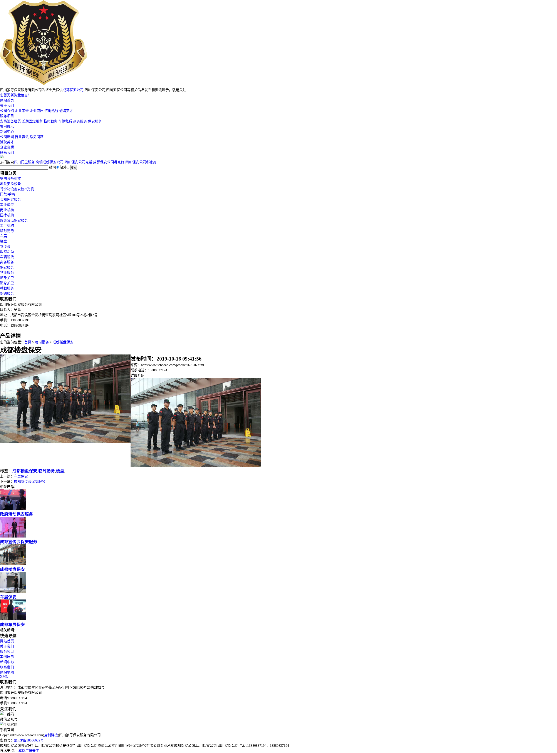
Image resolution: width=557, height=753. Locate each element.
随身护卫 (7, 278)
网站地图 (7, 672)
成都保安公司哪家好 (108, 162)
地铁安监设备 (10, 184)
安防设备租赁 (10, 121)
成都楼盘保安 (63, 342)
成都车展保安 (12, 624)
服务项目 (7, 116)
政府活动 (7, 252)
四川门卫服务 (24, 162)
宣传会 (5, 246)
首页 (27, 342)
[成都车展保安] (13, 619)
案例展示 (7, 126)
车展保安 (21, 476)
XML (4, 676)
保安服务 (95, 121)
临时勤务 (50, 121)
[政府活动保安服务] (13, 509)
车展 (3, 236)
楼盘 (3, 241)
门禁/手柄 (7, 194)
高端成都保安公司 (50, 162)
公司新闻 (7, 137)
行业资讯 (22, 137)
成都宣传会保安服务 (29, 481)
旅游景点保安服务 (14, 220)
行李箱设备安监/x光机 (17, 189)
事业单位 (7, 205)
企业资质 (37, 111)
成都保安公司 (73, 90)
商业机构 (7, 210)
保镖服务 (7, 293)
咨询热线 (51, 111)
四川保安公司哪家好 (141, 162)
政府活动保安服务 (16, 514)
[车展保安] (13, 591)
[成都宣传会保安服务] (13, 536)
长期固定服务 (32, 121)
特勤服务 (7, 288)
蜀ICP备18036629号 (29, 740)
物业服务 (7, 272)
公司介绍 (7, 111)
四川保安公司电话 (78, 162)
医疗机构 (7, 215)
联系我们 (7, 152)
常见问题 (37, 137)
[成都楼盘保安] (13, 564)
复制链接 (51, 735)
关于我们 (7, 105)
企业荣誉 (22, 111)
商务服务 (80, 121)
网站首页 (7, 100)
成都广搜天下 (28, 751)
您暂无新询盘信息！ (15, 95)
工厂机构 (7, 225)
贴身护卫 (7, 283)
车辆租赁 (65, 121)
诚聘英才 (66, 111)
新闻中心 (7, 132)
